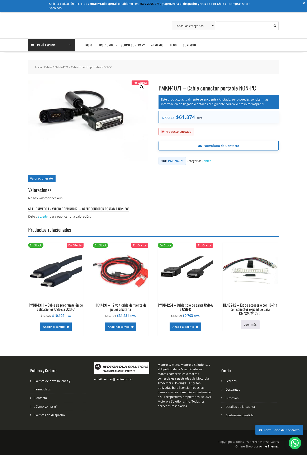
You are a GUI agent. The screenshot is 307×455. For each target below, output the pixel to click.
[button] (142, 87)
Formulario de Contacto (221, 146)
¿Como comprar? (133, 45)
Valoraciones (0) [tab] (41, 178)
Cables (48, 67)
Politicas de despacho (49, 415)
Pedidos (231, 381)
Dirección (232, 398)
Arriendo (157, 45)
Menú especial (47, 45)
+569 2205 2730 (150, 4)
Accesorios (107, 45)
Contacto (189, 45)
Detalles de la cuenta (240, 407)
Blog (173, 45)
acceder (43, 216)
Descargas (233, 389)
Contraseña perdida (240, 415)
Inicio (88, 45)
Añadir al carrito (54, 327)
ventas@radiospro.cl (250, 104)
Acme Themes (269, 446)
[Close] (304, 3)
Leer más (250, 324)
